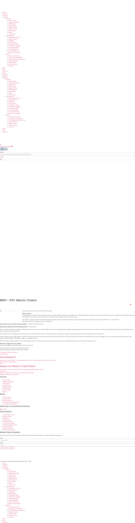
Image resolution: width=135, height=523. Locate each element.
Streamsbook (12, 23)
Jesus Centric (12, 34)
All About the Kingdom (14, 45)
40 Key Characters (13, 49)
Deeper (10, 32)
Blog (4, 67)
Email (1, 438)
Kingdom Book (12, 62)
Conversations (9, 35)
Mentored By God (13, 61)
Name (1, 442)
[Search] (2, 157)
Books (7, 54)
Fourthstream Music (13, 47)
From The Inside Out (8, 428)
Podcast (5, 15)
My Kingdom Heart (13, 44)
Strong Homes (12, 25)
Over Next (11, 66)
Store (4, 12)
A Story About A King (14, 56)
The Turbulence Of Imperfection (16, 59)
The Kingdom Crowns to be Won (8, 352)
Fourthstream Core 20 (14, 37)
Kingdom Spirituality (13, 22)
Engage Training (12, 27)
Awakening (11, 40)
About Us (5, 71)
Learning (5, 17)
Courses (8, 18)
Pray (4, 69)
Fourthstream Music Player (10, 425)
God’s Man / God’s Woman (15, 57)
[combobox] (67, 154)
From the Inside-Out (13, 51)
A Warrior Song (4, 354)
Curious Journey (12, 64)
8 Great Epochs (12, 29)
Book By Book (12, 30)
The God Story (12, 20)
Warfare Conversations (14, 52)
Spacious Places (12, 39)
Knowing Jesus (12, 42)
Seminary (5, 13)
